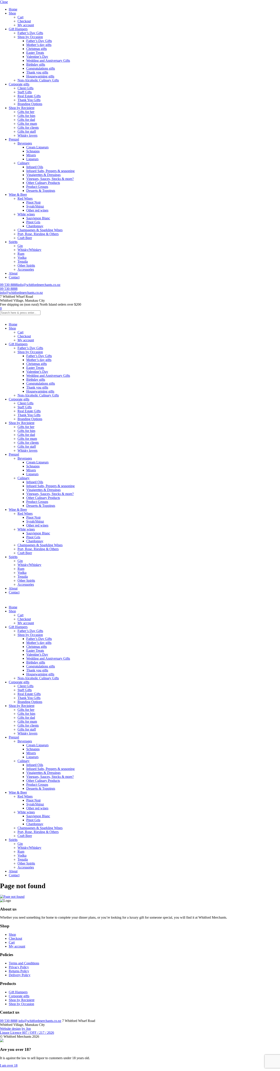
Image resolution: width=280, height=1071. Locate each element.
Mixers (31, 155)
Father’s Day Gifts (30, 33)
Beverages (25, 143)
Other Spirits (26, 265)
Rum (21, 253)
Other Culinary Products (43, 183)
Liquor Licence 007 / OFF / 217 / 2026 (27, 1032)
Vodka (22, 257)
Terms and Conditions (24, 963)
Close (4, 2)
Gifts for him (26, 116)
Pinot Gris (33, 222)
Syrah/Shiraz (35, 206)
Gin (20, 246)
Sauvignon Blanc (38, 218)
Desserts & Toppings (40, 190)
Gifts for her (26, 112)
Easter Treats (35, 53)
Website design (10, 1028)
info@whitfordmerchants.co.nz (39, 285)
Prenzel (14, 139)
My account (26, 25)
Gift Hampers (18, 29)
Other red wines (37, 210)
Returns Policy (19, 971)
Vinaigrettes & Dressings (43, 175)
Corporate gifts (19, 84)
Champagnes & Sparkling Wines (40, 230)
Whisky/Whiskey (29, 250)
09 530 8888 (9, 285)
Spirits (13, 242)
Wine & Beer (18, 194)
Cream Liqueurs (37, 147)
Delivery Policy (19, 975)
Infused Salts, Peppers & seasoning (50, 171)
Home (13, 9)
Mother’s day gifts (38, 45)
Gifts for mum (27, 123)
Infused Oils (34, 167)
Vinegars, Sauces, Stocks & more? (50, 179)
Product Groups (37, 186)
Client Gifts (25, 88)
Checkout (24, 21)
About (13, 273)
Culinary (24, 163)
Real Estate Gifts (29, 96)
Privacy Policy (19, 967)
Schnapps (33, 151)
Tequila (23, 261)
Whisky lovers (27, 135)
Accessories (26, 269)
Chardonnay (34, 226)
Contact (14, 277)
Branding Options (30, 104)
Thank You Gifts (29, 100)
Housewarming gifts (40, 76)
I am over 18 (9, 1065)
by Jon (26, 1028)
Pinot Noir (33, 202)
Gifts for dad (26, 120)
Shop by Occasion (30, 37)
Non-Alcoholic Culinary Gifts (38, 80)
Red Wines (25, 198)
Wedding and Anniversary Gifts (48, 60)
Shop (12, 13)
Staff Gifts (25, 92)
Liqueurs (32, 159)
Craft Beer (25, 238)
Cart (20, 17)
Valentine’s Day (37, 56)
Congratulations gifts (40, 68)
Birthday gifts (35, 64)
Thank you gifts (37, 72)
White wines (26, 214)
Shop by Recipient (21, 108)
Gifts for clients (28, 127)
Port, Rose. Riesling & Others (38, 234)
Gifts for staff (27, 131)
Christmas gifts (36, 49)
